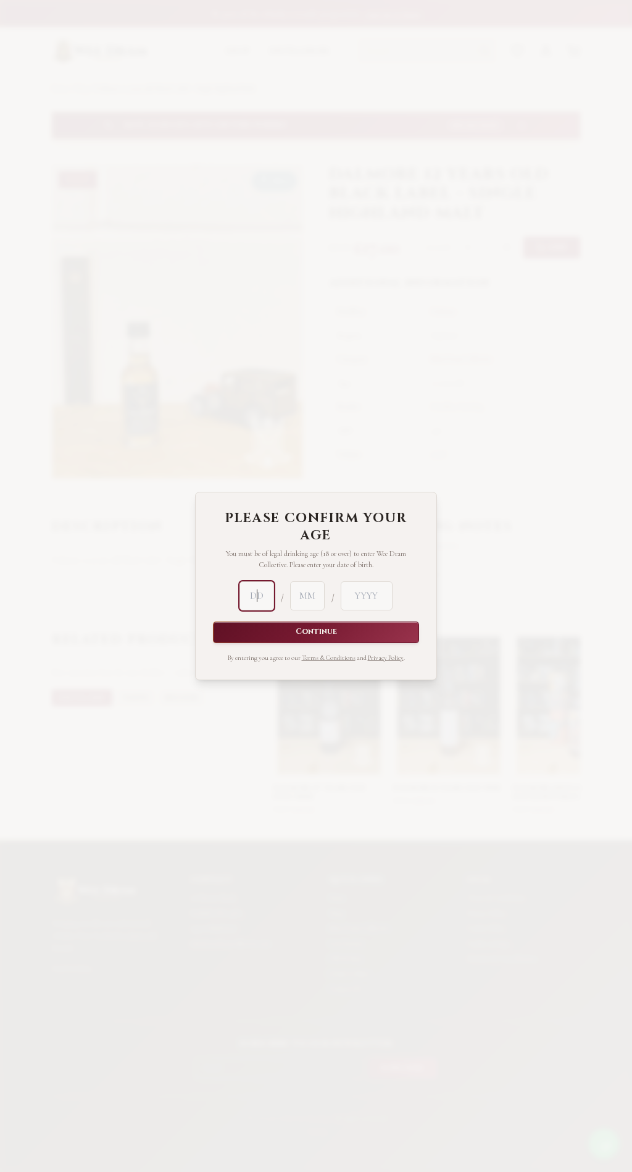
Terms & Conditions (329, 658)
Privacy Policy (386, 658)
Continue (316, 631)
